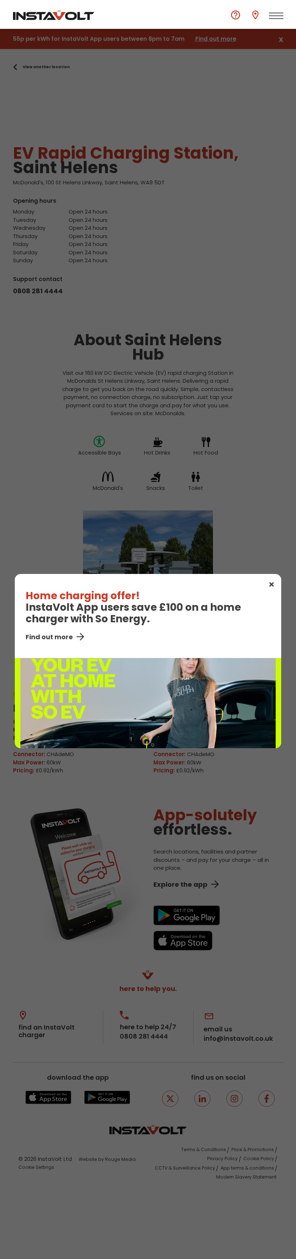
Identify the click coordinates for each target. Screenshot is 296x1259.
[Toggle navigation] (276, 15)
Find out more (49, 636)
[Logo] (53, 15)
